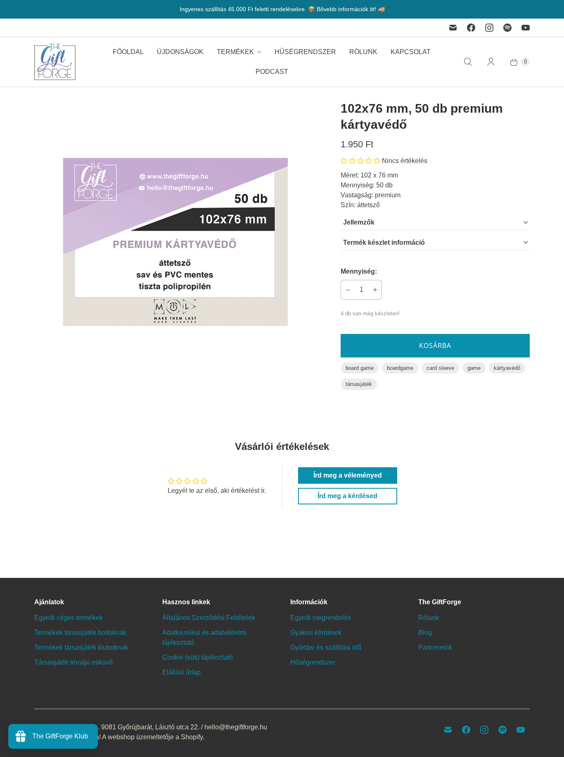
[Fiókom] (490, 62)
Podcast (272, 71)
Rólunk (363, 51)
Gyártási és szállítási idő (325, 647)
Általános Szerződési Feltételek (208, 617)
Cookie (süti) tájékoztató (197, 657)
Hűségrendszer (305, 51)
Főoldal (128, 51)
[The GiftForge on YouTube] (526, 28)
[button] (360, 160)
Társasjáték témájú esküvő (73, 662)
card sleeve (440, 368)
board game (360, 368)
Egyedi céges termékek (68, 617)
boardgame (400, 368)
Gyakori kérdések (315, 632)
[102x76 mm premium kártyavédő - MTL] (176, 241)
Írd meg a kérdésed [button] (347, 495)
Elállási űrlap (181, 672)
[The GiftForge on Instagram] (489, 28)
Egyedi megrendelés (320, 617)
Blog (425, 632)
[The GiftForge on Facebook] (471, 28)
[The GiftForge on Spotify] (507, 28)
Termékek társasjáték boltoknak (80, 632)
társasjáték (359, 384)
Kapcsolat (411, 51)
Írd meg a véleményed (347, 475)
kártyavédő (507, 368)
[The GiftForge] (55, 62)
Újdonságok (180, 51)
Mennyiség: (359, 271)
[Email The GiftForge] (453, 28)
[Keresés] (467, 62)
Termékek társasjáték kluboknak (81, 647)
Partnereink (435, 647)
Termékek (235, 51)
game (474, 368)
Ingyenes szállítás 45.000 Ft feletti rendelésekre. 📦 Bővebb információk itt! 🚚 (282, 9)
